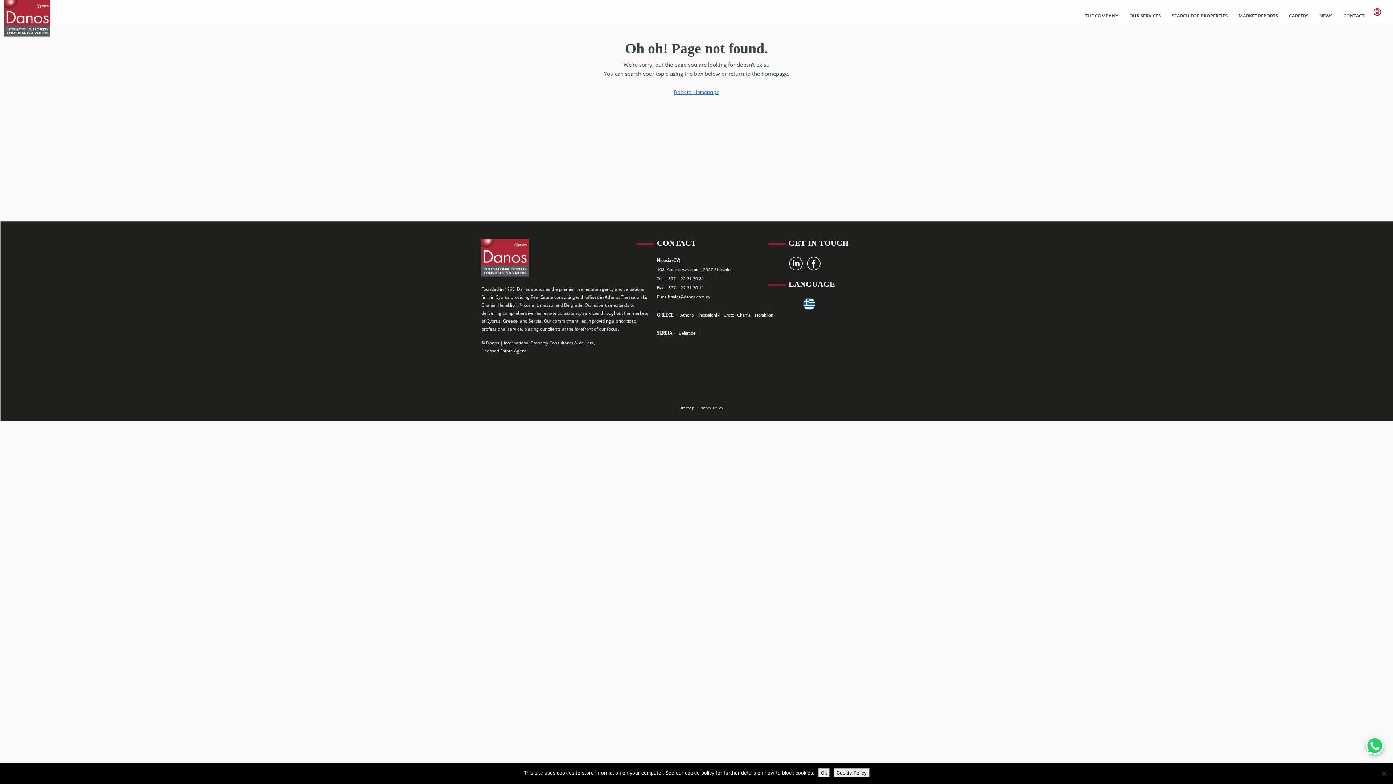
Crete (729, 315)
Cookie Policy (852, 773)
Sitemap (686, 408)
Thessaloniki (708, 315)
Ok (824, 773)
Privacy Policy (710, 408)
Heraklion (764, 315)
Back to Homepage (696, 91)
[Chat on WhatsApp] (1375, 746)
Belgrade (687, 333)
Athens (686, 315)
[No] (1384, 773)
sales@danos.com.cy (690, 297)
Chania (744, 315)
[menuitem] (1377, 12)
